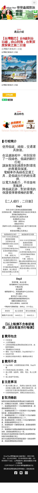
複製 (10, 100)
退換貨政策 (30, 469)
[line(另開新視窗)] (4, 99)
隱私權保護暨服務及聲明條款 (14, 469)
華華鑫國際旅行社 (26, 8)
